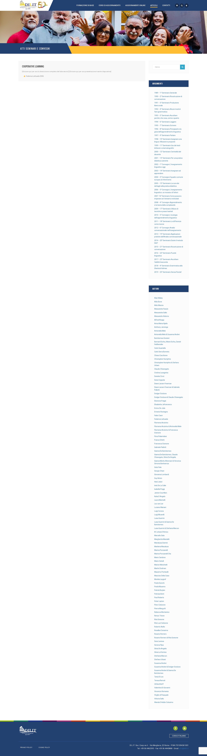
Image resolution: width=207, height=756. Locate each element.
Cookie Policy (44, 747)
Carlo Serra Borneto (161, 352)
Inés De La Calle (160, 485)
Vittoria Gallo (159, 699)
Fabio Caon (158, 415)
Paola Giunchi (159, 583)
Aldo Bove (158, 302)
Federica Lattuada (161, 419)
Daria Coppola (159, 380)
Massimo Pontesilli (161, 572)
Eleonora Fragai (160, 401)
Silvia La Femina (160, 652)
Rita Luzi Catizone (161, 623)
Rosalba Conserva (161, 630)
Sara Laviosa (159, 641)
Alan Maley (158, 298)
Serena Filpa (159, 645)
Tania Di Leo (158, 677)
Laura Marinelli (159, 500)
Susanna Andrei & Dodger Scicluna (167, 667)
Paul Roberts (159, 597)
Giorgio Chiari (159, 471)
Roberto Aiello (159, 627)
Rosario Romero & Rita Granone (166, 638)
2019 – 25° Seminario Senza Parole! (167, 272)
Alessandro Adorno (161, 316)
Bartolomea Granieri (162, 338)
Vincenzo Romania (161, 691)
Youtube (184, 728)
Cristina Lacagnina (161, 373)
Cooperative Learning (33, 66)
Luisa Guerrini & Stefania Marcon (166, 528)
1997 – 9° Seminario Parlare (164, 135)
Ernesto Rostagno (161, 412)
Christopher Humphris (162, 359)
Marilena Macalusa (161, 546)
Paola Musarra (159, 587)
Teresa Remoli (159, 680)
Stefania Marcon (160, 656)
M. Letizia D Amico (161, 532)
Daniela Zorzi (159, 376)
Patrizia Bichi (159, 594)
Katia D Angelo (159, 496)
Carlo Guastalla (160, 348)
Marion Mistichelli (160, 565)
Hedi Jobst (158, 482)
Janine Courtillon (160, 493)
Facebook (175, 728)
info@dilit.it (184, 748)
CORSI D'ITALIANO (179, 736)
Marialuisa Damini (161, 543)
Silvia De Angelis (160, 649)
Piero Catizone (159, 605)
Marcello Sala (159, 535)
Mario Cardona (159, 557)
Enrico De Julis (159, 408)
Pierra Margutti (160, 608)
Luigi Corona (159, 511)
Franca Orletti (159, 440)
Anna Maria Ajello (161, 323)
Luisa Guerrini (159, 518)
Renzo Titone (159, 616)
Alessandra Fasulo (161, 309)
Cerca (182, 67)
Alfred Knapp (159, 320)
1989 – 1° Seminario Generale (165, 93)
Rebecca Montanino (161, 612)
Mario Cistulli (159, 561)
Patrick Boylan (159, 590)
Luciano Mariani (160, 507)
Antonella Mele (160, 331)
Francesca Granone (161, 444)
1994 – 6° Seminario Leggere (165, 122)
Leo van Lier (158, 504)
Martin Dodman (160, 568)
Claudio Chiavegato (161, 369)
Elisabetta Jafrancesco (163, 404)
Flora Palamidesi (160, 436)
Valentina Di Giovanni (162, 688)
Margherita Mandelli (161, 539)
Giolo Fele (157, 467)
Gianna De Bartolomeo (162, 451)
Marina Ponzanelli (161, 550)
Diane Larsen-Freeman (163, 384)
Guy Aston (158, 478)
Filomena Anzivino (161, 423)
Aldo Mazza (158, 305)
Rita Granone (159, 619)
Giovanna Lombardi (161, 474)
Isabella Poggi (159, 489)
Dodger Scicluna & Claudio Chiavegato (168, 397)
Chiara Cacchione (160, 355)
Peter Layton (159, 601)
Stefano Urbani (160, 659)
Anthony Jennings (161, 327)
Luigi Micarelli (159, 515)
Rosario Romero (160, 634)
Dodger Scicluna (160, 393)
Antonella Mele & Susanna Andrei (167, 334)
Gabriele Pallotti (160, 447)
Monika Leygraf (160, 579)
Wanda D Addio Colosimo (163, 702)
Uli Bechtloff (159, 684)
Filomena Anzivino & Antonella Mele (167, 426)
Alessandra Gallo (160, 313)
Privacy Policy (26, 747)
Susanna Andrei (160, 663)
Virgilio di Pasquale (161, 695)
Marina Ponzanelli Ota (162, 554)
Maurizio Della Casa (161, 576)
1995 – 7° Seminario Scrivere (165, 125)
